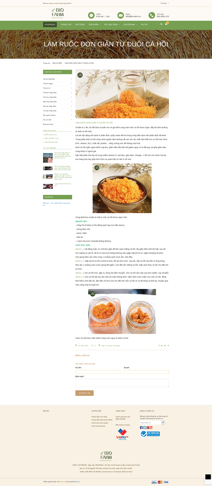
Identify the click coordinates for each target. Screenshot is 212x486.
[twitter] (144, 427)
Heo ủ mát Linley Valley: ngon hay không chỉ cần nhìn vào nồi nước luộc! (62, 167)
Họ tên (78, 368)
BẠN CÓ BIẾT (57, 63)
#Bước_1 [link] (79, 249)
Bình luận (79, 376)
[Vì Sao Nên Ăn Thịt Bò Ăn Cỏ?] (48, 186)
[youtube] (151, 427)
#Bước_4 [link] (79, 277)
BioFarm (62, 481)
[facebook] (141, 427)
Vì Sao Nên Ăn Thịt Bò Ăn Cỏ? (62, 184)
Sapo (78, 481)
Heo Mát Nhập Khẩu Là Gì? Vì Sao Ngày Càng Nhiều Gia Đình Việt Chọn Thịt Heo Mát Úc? (62, 155)
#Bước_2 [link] (79, 261)
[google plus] (147, 427)
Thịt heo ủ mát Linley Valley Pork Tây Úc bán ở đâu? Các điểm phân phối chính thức (63, 176)
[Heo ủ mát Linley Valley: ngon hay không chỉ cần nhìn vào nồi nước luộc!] (48, 168)
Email (126, 368)
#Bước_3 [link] (79, 273)
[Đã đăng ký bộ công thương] (150, 431)
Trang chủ (46, 63)
